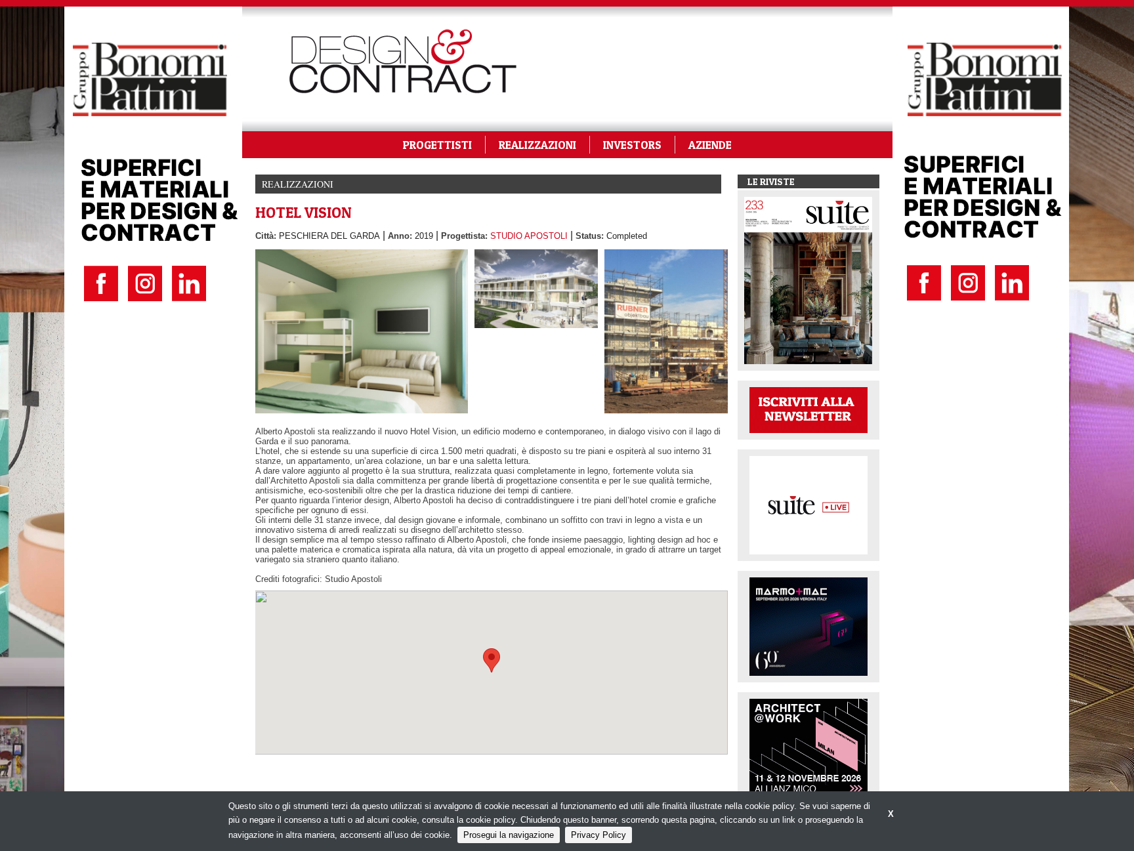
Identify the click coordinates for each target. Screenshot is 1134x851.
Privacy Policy (598, 835)
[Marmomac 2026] (808, 625)
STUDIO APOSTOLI (529, 236)
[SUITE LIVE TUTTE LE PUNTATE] (808, 504)
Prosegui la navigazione (508, 835)
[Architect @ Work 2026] (808, 747)
